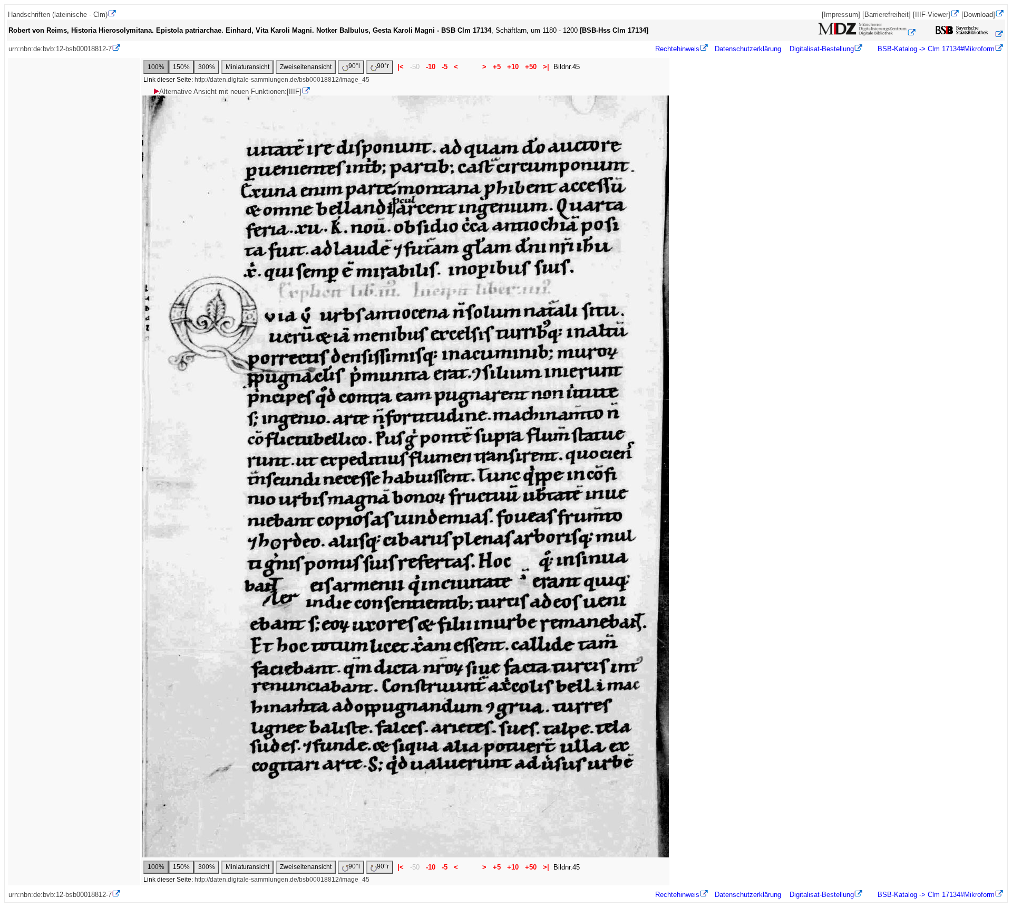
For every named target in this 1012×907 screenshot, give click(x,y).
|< (400, 67)
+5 (497, 67)
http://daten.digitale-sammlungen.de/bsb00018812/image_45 (281, 79)
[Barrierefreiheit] (886, 14)
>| (546, 67)
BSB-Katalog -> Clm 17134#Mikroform (935, 49)
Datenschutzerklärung (748, 49)
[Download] (978, 14)
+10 (513, 67)
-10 (430, 67)
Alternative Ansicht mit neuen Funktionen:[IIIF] (230, 92)
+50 (531, 67)
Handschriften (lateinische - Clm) (58, 14)
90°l (354, 66)
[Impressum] (841, 14)
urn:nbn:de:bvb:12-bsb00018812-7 (60, 49)
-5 (445, 67)
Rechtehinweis (677, 49)
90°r (383, 66)
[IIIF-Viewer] (931, 14)
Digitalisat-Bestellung (822, 49)
